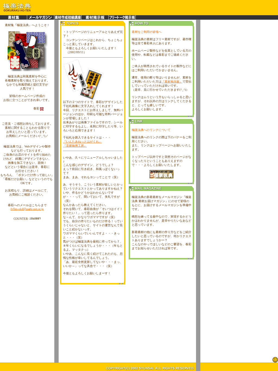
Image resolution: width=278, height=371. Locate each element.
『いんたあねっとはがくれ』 (82, 141)
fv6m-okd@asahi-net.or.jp (27, 208)
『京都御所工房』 (75, 145)
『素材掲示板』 (172, 81)
